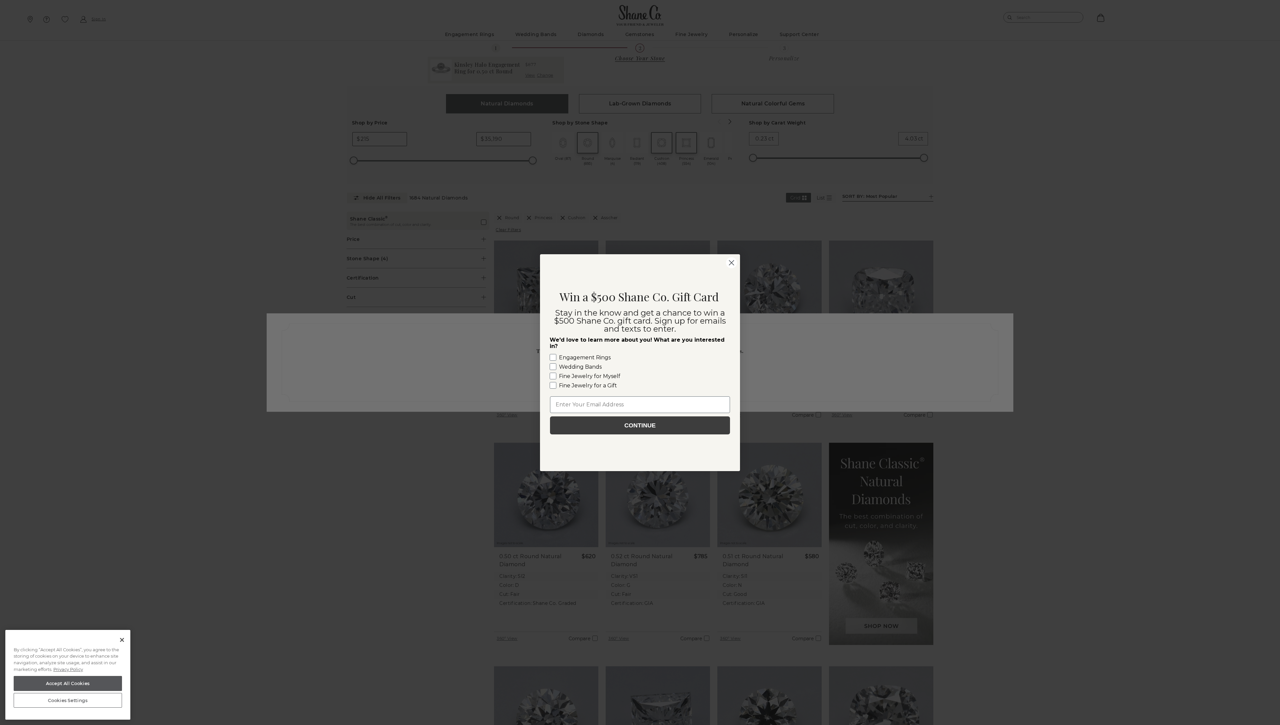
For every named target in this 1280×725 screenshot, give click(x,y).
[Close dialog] (731, 263)
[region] (67, 675)
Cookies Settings (68, 700)
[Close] (122, 640)
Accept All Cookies (68, 683)
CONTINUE (640, 425)
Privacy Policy (68, 669)
